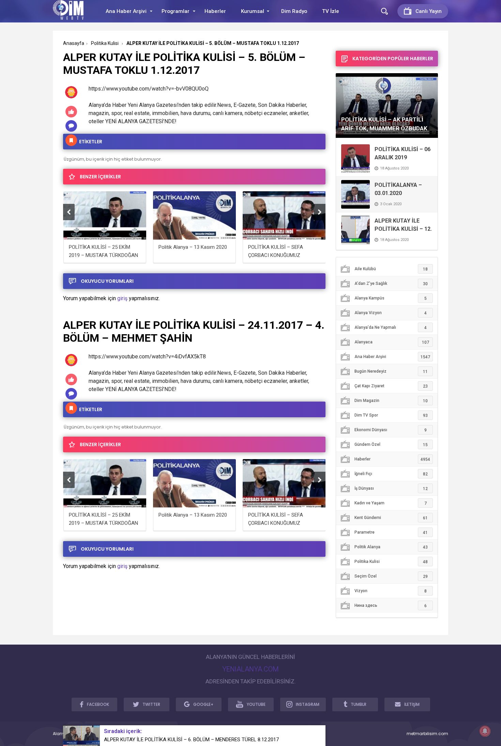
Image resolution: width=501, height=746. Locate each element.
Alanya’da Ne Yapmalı (390, 327)
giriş (122, 298)
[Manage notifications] (485, 731)
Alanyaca (391, 342)
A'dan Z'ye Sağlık (391, 283)
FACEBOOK (98, 704)
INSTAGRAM (307, 704)
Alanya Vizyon (390, 312)
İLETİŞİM (412, 704)
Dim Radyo (294, 11)
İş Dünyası (391, 488)
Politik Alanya (391, 547)
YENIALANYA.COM (250, 669)
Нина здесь (390, 605)
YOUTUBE (256, 704)
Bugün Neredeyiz (391, 371)
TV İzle (330, 11)
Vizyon (390, 591)
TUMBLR (358, 704)
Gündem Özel (391, 444)
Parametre (391, 532)
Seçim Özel (391, 576)
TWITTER (151, 704)
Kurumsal (252, 11)
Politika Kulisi (391, 561)
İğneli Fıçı (391, 473)
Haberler (215, 11)
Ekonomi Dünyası (390, 430)
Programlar (175, 11)
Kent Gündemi (391, 517)
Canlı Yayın (428, 11)
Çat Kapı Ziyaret (391, 386)
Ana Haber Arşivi (126, 11)
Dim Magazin (391, 400)
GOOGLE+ (203, 704)
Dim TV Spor (391, 415)
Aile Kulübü (391, 269)
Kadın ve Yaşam (390, 503)
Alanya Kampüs (390, 298)
